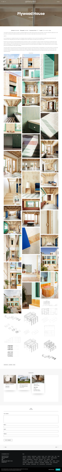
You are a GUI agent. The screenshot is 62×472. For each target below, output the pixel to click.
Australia (39, 458)
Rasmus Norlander (30, 464)
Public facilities (8, 385)
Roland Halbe (37, 464)
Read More (31, 53)
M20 (2, 461)
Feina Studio (17, 30)
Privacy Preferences (51, 469)
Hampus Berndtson (29, 461)
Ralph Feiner (24, 464)
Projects (58, 1)
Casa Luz (3, 460)
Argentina (29, 458)
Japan (52, 461)
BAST (46, 458)
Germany (24, 461)
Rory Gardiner (42, 464)
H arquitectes (36, 461)
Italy (44, 461)
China (58, 458)
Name (5, 427)
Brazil (53, 458)
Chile (55, 458)
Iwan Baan (48, 461)
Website (5, 436)
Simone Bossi (47, 464)
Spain (50, 30)
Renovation (8, 384)
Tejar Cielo (7, 387)
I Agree (58, 469)
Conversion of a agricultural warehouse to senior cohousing (52, 399)
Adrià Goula (24, 458)
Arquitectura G (34, 458)
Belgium (49, 458)
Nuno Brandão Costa (36, 397)
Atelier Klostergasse (5, 459)
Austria (43, 458)
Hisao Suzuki (41, 461)
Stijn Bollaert (55, 464)
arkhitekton (8, 389)
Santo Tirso (36, 396)
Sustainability (22, 394)
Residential (21, 395)
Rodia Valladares (10, 390)
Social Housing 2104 (23, 397)
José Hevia (26, 30)
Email (5, 432)
